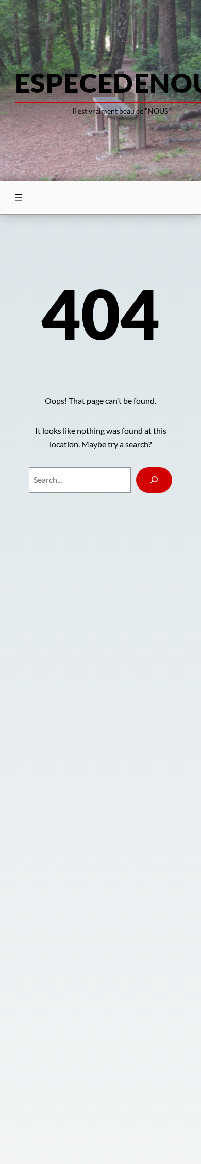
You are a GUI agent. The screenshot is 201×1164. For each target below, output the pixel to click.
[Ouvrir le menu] (18, 198)
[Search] (154, 480)
